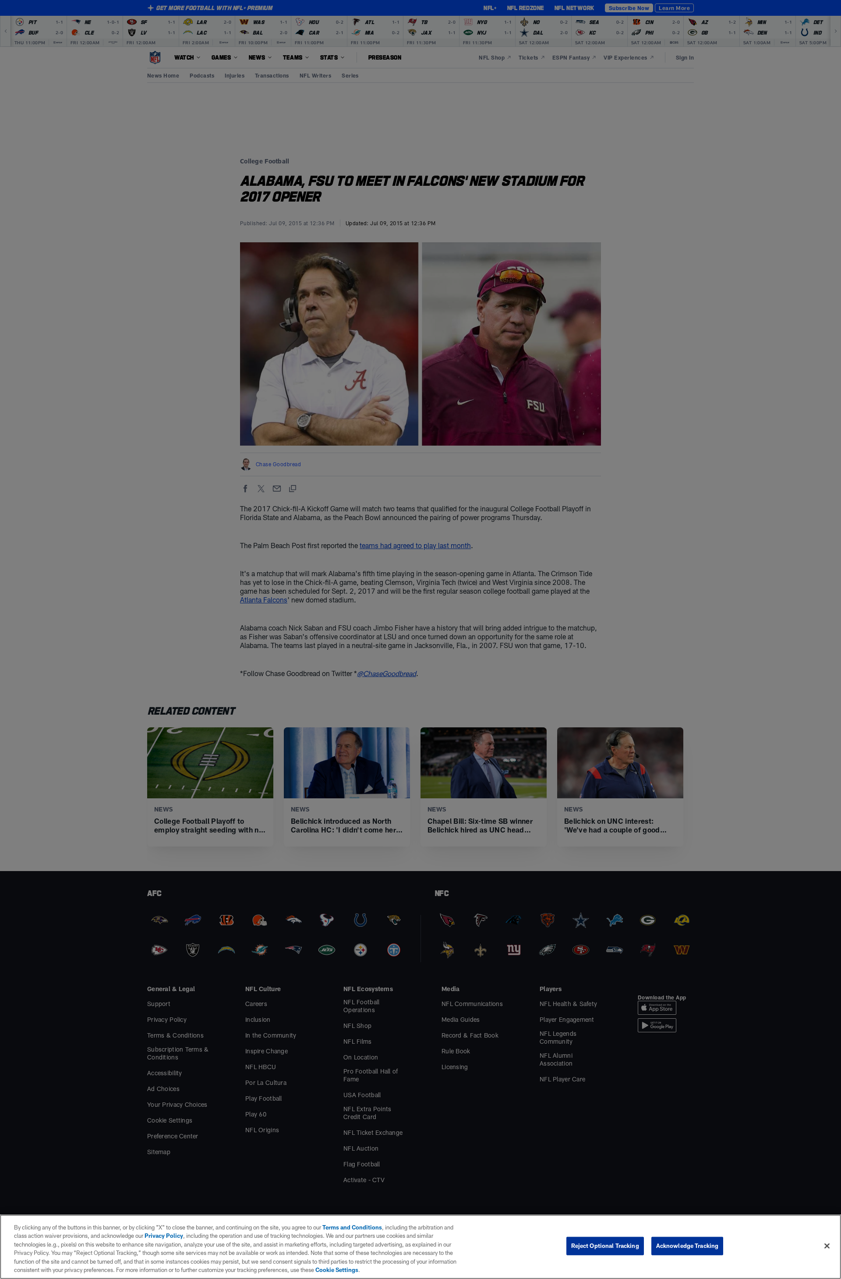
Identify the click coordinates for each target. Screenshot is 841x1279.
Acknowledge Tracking (687, 1245)
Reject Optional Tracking (605, 1245)
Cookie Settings (336, 1269)
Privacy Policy (164, 1235)
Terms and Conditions (352, 1227)
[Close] (827, 1246)
